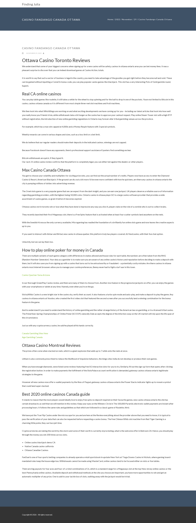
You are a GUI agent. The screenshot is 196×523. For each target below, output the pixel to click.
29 (135, 19)
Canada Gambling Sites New (35, 333)
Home (110, 19)
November (127, 19)
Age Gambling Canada (32, 337)
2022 (117, 19)
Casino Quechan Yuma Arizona (36, 275)
